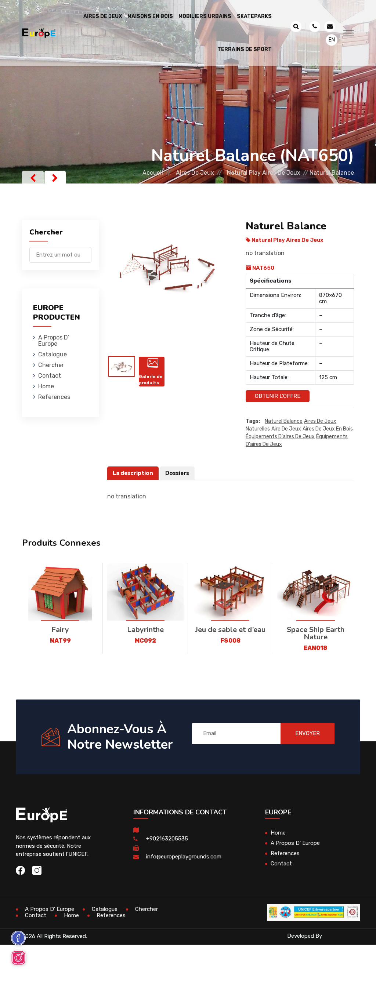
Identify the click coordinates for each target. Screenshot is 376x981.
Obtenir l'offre (277, 396)
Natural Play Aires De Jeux (263, 172)
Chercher (51, 364)
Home (46, 386)
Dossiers (177, 473)
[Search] (85, 251)
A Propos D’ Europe (53, 340)
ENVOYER (307, 733)
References (54, 396)
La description (133, 473)
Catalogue (52, 354)
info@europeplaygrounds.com (183, 856)
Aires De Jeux (195, 172)
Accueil (152, 172)
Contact (49, 375)
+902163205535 (167, 838)
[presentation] (33, 178)
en (332, 40)
